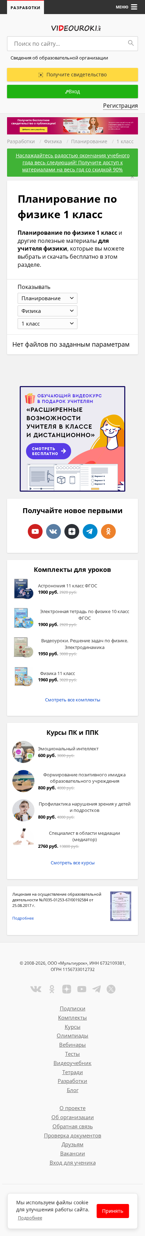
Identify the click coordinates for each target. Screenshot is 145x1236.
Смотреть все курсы (73, 862)
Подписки (73, 1008)
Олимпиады (72, 1035)
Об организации (72, 1117)
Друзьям (72, 1144)
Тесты (72, 1053)
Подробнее (23, 918)
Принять (112, 1210)
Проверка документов (72, 1135)
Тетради (72, 1072)
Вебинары (72, 1044)
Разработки (25, 7)
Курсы (73, 1026)
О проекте (72, 1107)
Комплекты (72, 1017)
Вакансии (72, 1153)
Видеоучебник (72, 1062)
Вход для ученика (73, 1162)
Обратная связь (72, 1126)
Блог (72, 1089)
